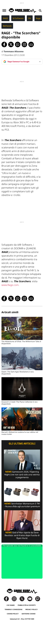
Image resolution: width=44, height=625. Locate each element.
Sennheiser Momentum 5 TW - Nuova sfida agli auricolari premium (22, 505)
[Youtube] (31, 598)
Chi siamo (11, 605)
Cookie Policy (13, 614)
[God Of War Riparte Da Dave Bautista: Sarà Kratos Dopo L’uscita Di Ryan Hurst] (22, 520)
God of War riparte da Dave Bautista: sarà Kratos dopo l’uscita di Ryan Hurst (22, 535)
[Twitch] (37, 598)
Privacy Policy (31, 609)
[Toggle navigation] (4, 10)
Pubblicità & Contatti (27, 605)
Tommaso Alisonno (14, 51)
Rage (38, 18)
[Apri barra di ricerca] (40, 10)
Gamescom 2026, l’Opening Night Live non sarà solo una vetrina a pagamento (22, 474)
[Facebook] (7, 598)
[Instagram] (15, 598)
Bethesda (7, 26)
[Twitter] (23, 598)
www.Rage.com (10, 285)
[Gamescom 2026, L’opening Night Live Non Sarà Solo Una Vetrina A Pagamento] (22, 459)
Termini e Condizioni (13, 609)
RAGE (5, 18)
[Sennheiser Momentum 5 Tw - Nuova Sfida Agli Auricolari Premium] (22, 491)
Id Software (18, 18)
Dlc (29, 18)
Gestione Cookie (28, 614)
